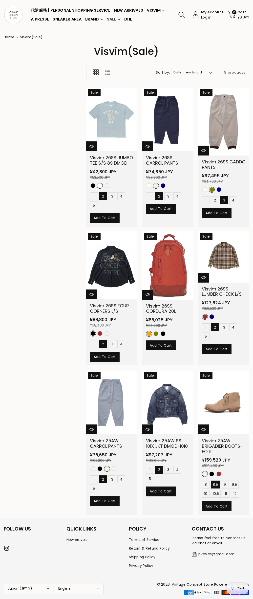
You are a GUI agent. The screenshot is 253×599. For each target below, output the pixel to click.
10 (206, 493)
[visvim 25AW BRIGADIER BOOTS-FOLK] (223, 402)
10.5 (216, 493)
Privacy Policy (141, 565)
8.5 (215, 484)
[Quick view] (91, 146)
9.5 (234, 484)
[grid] (95, 72)
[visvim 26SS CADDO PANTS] (223, 121)
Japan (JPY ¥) (20, 588)
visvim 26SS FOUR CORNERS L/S (109, 308)
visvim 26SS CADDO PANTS (223, 164)
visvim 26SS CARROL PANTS (162, 160)
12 (235, 493)
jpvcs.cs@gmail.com (216, 554)
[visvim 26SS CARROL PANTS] (167, 119)
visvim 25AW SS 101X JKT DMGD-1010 (167, 443)
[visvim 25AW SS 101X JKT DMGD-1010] (167, 402)
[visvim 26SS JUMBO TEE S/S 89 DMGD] (111, 119)
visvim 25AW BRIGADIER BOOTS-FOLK (222, 446)
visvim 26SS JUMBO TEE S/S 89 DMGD (111, 160)
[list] (107, 72)
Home (9, 37)
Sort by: (163, 72)
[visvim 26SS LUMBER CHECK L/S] (223, 257)
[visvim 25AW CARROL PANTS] (111, 402)
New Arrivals (77, 539)
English (64, 588)
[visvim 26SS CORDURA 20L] (167, 265)
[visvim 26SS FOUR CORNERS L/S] (111, 265)
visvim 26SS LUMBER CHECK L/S (222, 291)
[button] (156, 10)
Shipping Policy (142, 557)
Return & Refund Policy (149, 548)
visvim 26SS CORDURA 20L (161, 308)
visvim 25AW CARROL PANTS (106, 443)
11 (226, 493)
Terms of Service (144, 539)
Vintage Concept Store (192, 584)
